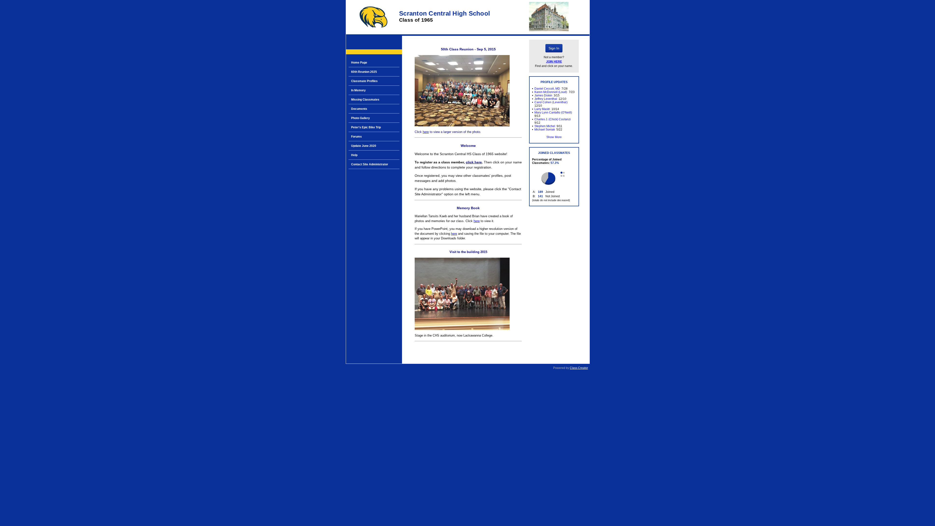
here (426, 132)
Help (354, 155)
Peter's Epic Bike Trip (366, 127)
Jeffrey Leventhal (545, 99)
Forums (356, 136)
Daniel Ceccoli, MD (547, 88)
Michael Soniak (544, 129)
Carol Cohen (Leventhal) (550, 102)
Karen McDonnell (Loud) (550, 92)
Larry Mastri (542, 109)
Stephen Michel (544, 126)
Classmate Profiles (364, 81)
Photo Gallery (360, 118)
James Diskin (543, 95)
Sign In (554, 48)
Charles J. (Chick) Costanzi (552, 119)
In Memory (358, 90)
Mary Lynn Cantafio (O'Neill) (553, 112)
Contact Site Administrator (369, 164)
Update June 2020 (363, 146)
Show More (553, 137)
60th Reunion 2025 (364, 72)
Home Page (359, 62)
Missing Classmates (365, 99)
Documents (359, 109)
